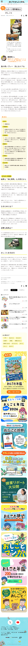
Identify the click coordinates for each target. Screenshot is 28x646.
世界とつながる (7, 343)
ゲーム (21, 343)
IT (5, 337)
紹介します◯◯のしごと (15, 4)
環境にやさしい (18, 340)
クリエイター (15, 343)
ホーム (2, 4)
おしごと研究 (7, 4)
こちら (13, 283)
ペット (5, 346)
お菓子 (5, 340)
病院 (11, 340)
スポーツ (11, 346)
